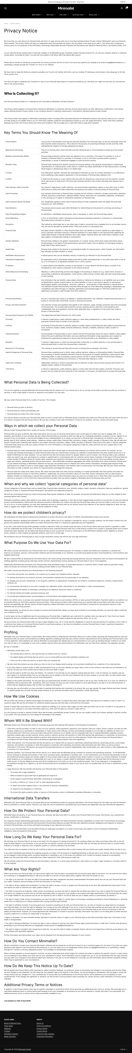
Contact (7, 1031)
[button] (5, 8)
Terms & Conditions (44, 1026)
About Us (40, 1023)
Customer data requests (45, 1034)
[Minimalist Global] (66, 8)
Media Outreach (10, 1036)
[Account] (122, 8)
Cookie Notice (42, 1031)
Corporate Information (45, 1036)
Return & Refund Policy (12, 1023)
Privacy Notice (42, 1029)
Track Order (8, 1026)
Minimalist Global (24, 1049)
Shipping (7, 1029)
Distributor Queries (11, 1034)
